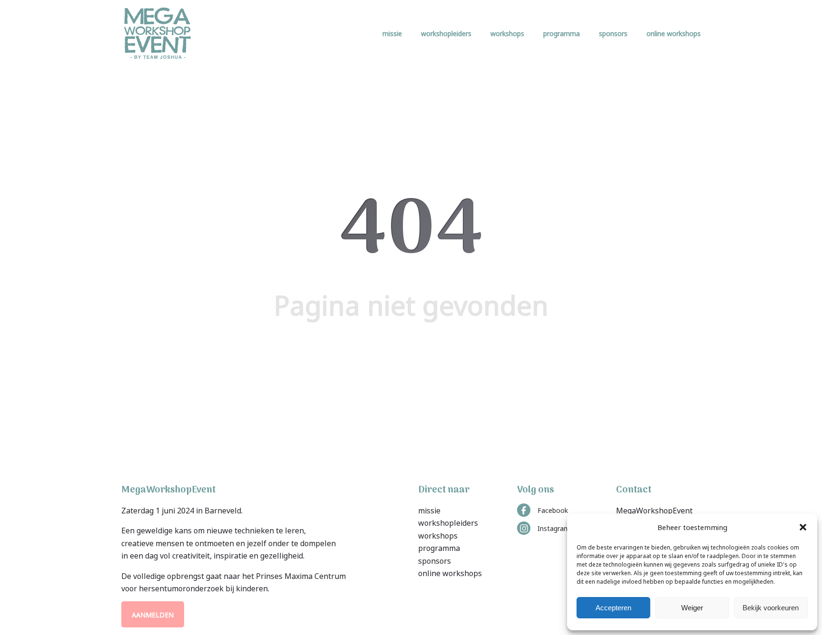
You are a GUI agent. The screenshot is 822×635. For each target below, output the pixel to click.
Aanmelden (153, 614)
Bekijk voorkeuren (771, 608)
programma (561, 33)
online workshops (673, 33)
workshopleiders (446, 33)
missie (392, 33)
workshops (507, 33)
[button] (803, 527)
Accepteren (613, 608)
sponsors (613, 33)
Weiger (692, 608)
